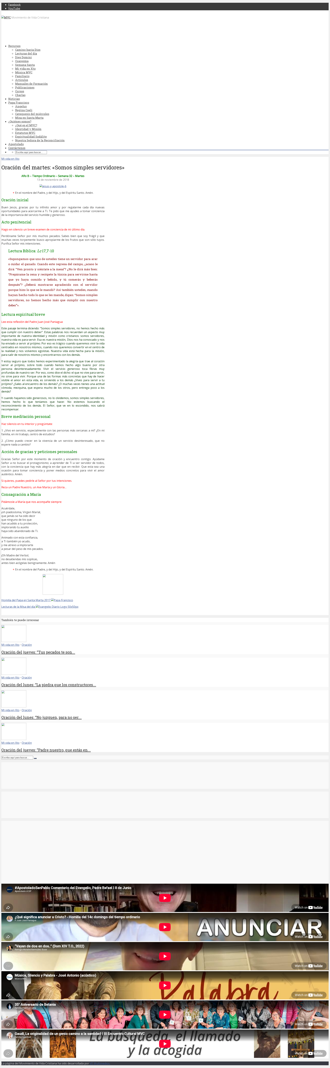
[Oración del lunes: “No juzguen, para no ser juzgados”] (13, 706)
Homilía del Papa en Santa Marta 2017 (26, 600)
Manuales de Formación (31, 83)
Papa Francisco (18, 102)
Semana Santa (25, 65)
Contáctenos (16, 148)
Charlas (20, 95)
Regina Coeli (23, 110)
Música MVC (23, 72)
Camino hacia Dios (27, 49)
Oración (27, 645)
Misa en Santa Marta (29, 117)
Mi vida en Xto (25, 68)
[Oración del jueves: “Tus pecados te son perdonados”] (13, 641)
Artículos (21, 80)
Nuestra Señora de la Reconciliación (40, 140)
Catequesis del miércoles (32, 114)
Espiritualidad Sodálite (31, 136)
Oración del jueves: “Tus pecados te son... (38, 652)
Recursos (14, 46)
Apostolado (16, 144)
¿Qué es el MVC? (26, 125)
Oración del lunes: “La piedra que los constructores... (48, 684)
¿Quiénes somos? (19, 121)
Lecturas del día (26, 53)
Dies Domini (23, 57)
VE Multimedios (100, 1063)
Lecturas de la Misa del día (18, 607)
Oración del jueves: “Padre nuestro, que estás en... (46, 749)
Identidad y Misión (28, 129)
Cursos (19, 91)
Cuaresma (22, 61)
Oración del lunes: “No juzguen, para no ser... (41, 717)
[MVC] (6, 17)
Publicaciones (24, 87)
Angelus (21, 106)
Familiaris (22, 76)
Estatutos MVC (25, 133)
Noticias (14, 99)
